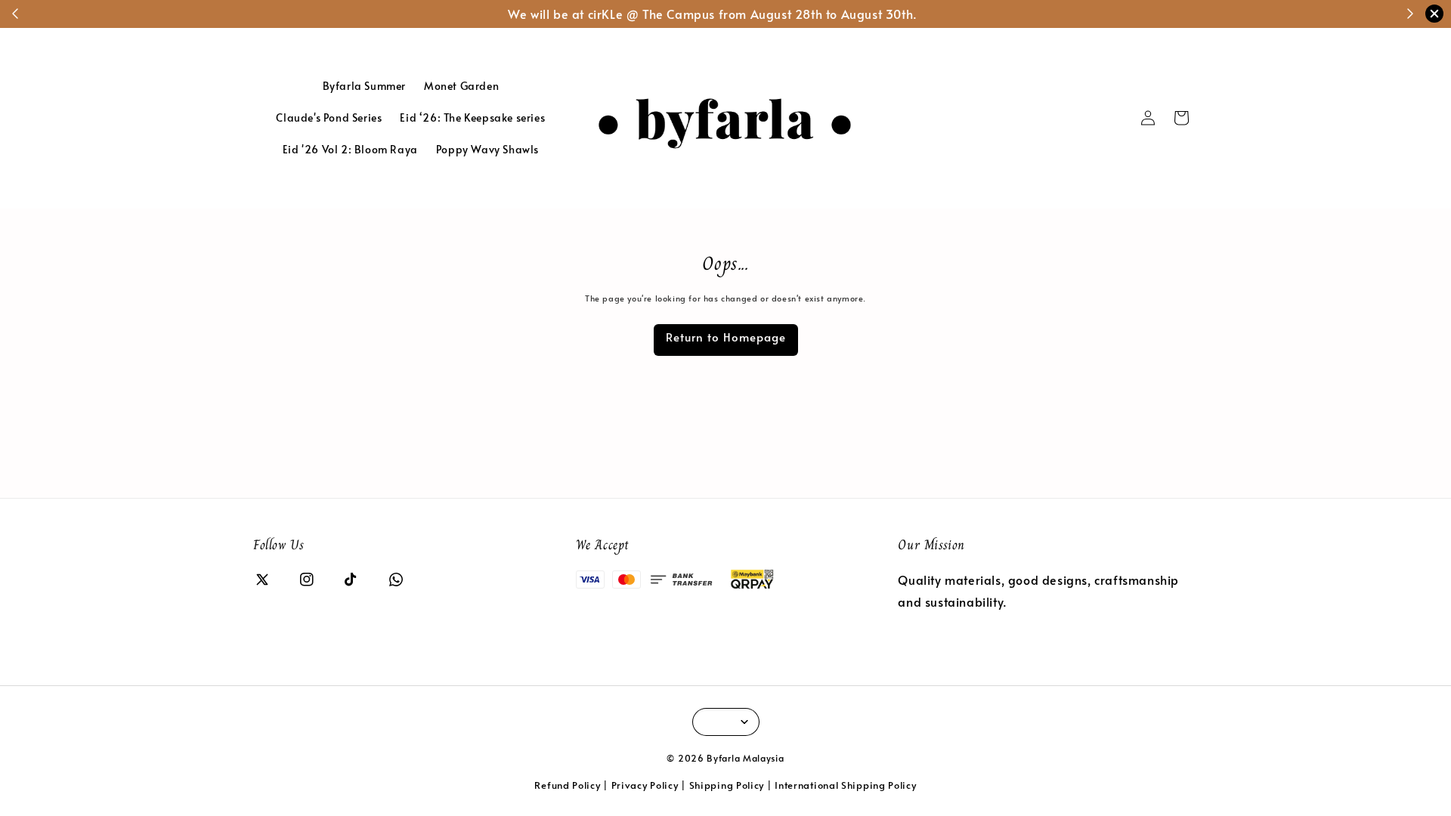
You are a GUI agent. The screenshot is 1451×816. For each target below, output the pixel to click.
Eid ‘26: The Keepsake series (472, 117)
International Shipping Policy (845, 785)
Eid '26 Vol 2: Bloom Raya (350, 149)
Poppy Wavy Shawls (487, 149)
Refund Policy (567, 785)
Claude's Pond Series (329, 117)
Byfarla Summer (364, 86)
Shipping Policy (727, 785)
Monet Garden (461, 86)
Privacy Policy (645, 785)
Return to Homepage (726, 337)
